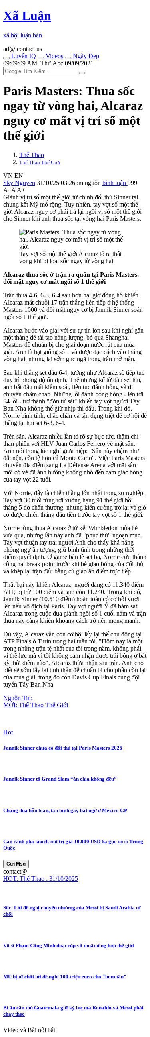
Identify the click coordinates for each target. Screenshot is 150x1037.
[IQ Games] (6, 58)
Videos (53, 56)
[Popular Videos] (41, 58)
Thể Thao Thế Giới (39, 162)
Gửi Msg (16, 864)
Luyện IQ (23, 56)
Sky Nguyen (19, 182)
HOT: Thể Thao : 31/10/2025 (40, 878)
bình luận (115, 182)
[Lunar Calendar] (68, 58)
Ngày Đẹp (85, 56)
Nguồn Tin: (17, 698)
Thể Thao (31, 155)
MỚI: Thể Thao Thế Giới (35, 705)
